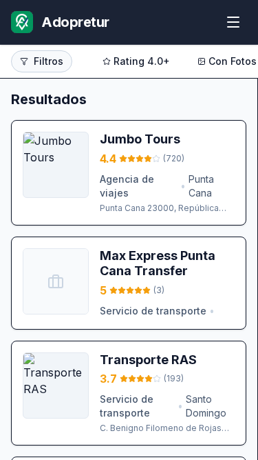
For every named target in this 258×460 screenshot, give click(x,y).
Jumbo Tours (140, 139)
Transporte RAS (148, 359)
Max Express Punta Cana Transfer (157, 263)
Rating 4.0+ (142, 61)
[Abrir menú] (233, 22)
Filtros (48, 61)
